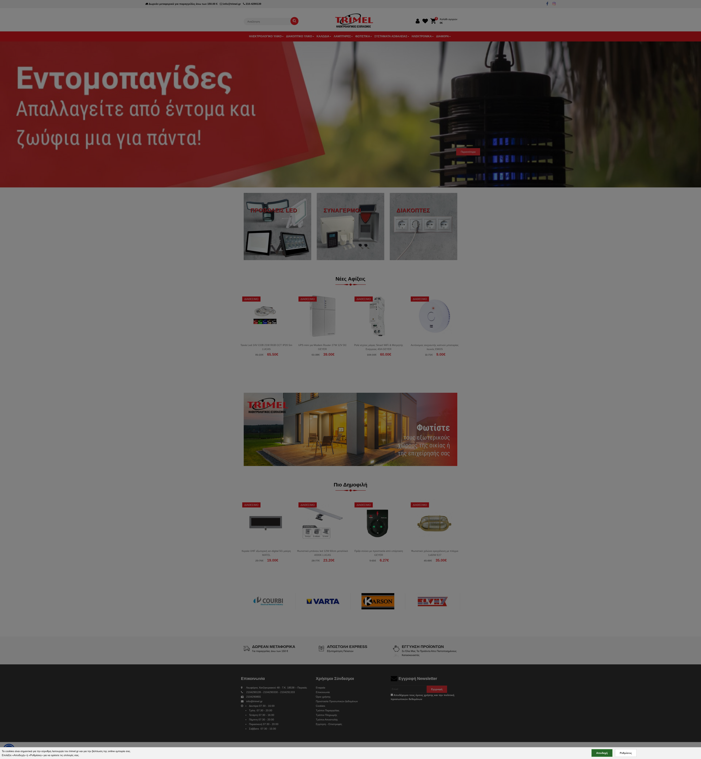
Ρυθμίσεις (626, 753)
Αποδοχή (602, 753)
